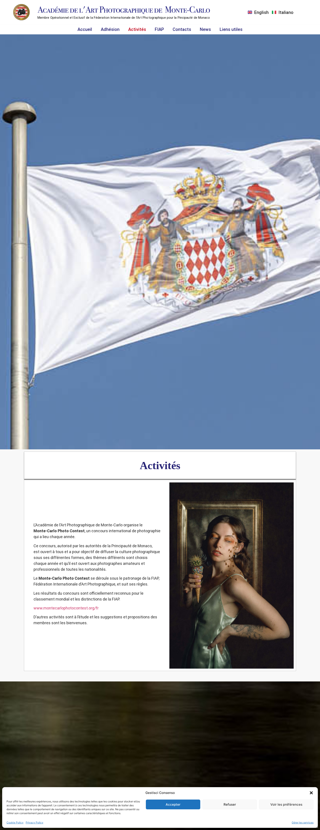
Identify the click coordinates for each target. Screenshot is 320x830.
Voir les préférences (286, 804)
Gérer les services (302, 822)
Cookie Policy (15, 822)
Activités (137, 29)
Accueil (84, 29)
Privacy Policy (34, 822)
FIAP (159, 29)
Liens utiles (231, 29)
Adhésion (110, 29)
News (205, 29)
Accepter (173, 804)
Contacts (182, 29)
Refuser (230, 804)
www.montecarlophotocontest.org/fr (66, 608)
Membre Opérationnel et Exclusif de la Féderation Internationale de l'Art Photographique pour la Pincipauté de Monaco (123, 18)
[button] (311, 793)
